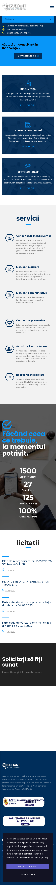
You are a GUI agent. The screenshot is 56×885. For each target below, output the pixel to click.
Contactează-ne (27, 56)
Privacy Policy (28, 874)
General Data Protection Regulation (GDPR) (27, 857)
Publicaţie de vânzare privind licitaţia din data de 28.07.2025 (26, 624)
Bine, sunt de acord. (28, 866)
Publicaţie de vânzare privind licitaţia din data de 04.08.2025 (26, 604)
